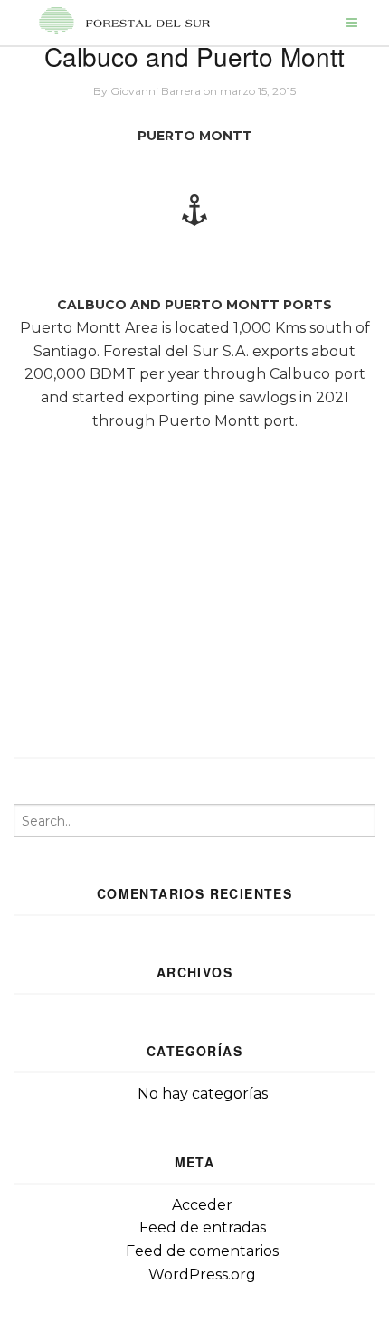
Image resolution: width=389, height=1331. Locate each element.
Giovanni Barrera (155, 91)
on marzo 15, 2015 (250, 91)
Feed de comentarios (202, 1251)
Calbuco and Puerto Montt (194, 56)
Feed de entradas (202, 1227)
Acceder (202, 1204)
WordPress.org (202, 1274)
